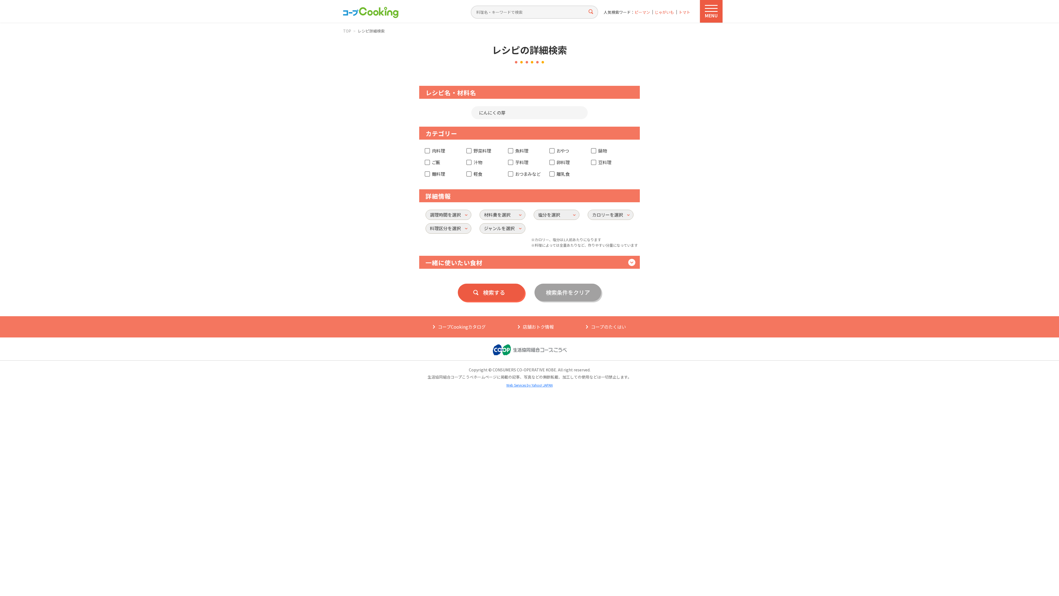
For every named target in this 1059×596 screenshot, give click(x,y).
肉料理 (438, 150)
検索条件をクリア (568, 292)
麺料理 (438, 174)
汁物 (478, 162)
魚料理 (521, 150)
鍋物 (602, 150)
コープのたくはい (608, 326)
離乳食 (563, 174)
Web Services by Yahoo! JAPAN (529, 385)
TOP (347, 31)
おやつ (563, 150)
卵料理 (563, 162)
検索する (494, 292)
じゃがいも (664, 12)
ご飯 (436, 162)
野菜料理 (482, 150)
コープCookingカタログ (462, 326)
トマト (684, 12)
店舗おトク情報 (538, 326)
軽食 (478, 174)
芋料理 (521, 162)
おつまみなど (528, 174)
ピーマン (642, 12)
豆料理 (604, 162)
